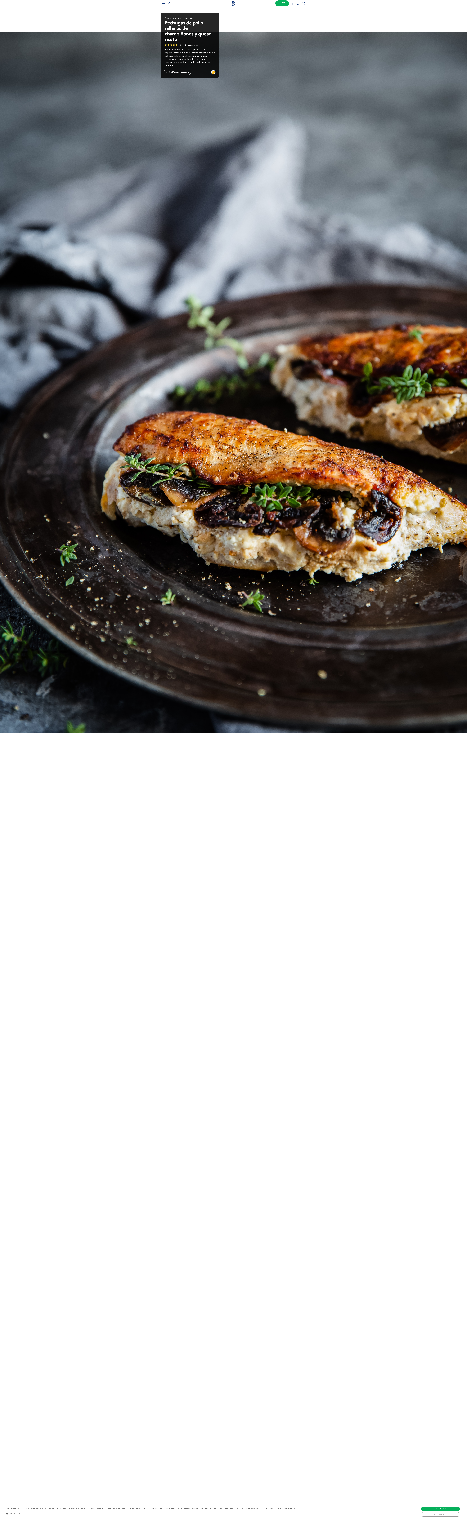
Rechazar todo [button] (440, 1514)
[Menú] (163, 3)
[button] (154, 1514)
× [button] (465, 1506)
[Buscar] (169, 3)
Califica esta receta (179, 72)
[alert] (233, 1511)
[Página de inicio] (233, 3)
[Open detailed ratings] (201, 45)
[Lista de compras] (297, 3)
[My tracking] (291, 3)
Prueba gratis (282, 3)
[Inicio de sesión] (303, 3)
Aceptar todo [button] (440, 1509)
